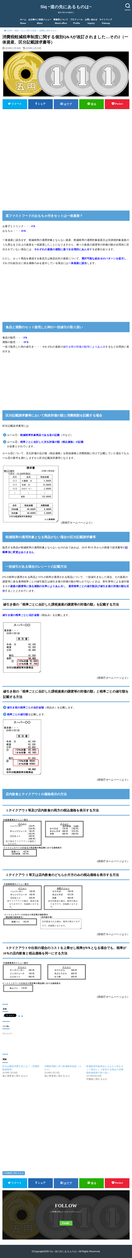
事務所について (60, 21)
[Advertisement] (66, 133)
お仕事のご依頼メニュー (39, 21)
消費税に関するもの (15, 1173)
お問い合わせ (91, 21)
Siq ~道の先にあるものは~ (66, 6)
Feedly (65, 1223)
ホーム (23, 21)
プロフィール (76, 21)
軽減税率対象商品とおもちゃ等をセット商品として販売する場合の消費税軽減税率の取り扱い (104, 1069)
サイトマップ (105, 21)
